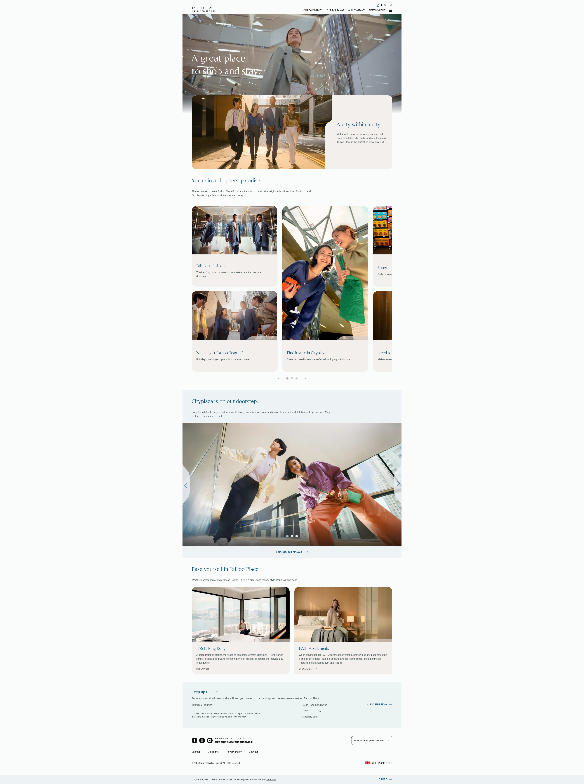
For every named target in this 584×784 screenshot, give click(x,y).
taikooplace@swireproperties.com (234, 741)
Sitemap (196, 751)
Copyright (254, 751)
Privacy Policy (239, 716)
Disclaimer (213, 751)
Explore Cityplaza (289, 552)
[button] (186, 484)
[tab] (287, 378)
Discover (202, 668)
